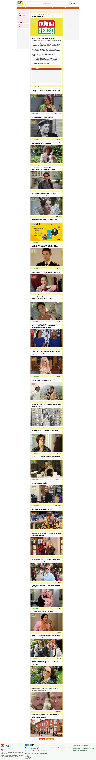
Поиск (72, 4)
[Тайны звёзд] (31, 12)
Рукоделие (60, 7)
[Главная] (2, 745)
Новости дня (35, 216)
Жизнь (53, 7)
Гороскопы (35, 12)
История (47, 7)
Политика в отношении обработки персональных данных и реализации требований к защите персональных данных (82, 745)
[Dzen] (33, 745)
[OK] (28, 745)
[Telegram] (31, 745)
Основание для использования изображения (79, 750)
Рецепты (27, 7)
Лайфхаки (20, 7)
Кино (42, 7)
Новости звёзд (36, 86)
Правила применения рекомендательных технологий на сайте (82, 746)
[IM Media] (7, 745)
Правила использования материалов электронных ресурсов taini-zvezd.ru (83, 749)
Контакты (73, 3)
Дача (66, 7)
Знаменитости (35, 7)
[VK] (26, 745)
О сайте (72, 1)
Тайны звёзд (20, 3)
